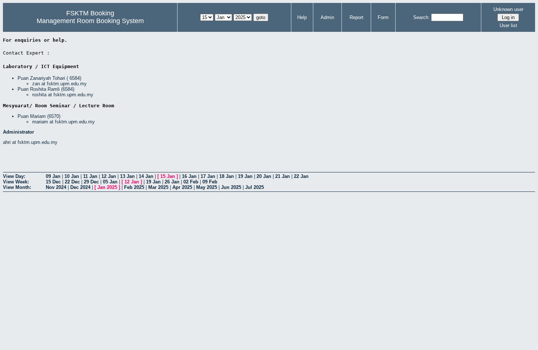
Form (383, 17)
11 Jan (90, 176)
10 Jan (71, 176)
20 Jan (264, 176)
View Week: (16, 182)
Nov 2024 (56, 187)
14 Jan (146, 176)
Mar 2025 (158, 187)
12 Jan (108, 176)
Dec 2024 (80, 187)
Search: (421, 17)
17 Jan (208, 176)
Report (356, 17)
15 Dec (53, 182)
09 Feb (209, 182)
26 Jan (172, 182)
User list (508, 25)
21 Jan (282, 176)
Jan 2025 (107, 187)
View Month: (17, 187)
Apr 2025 (182, 187)
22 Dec (72, 182)
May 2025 (206, 187)
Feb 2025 (134, 187)
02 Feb (190, 182)
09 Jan (53, 176)
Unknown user (508, 9)
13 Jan (127, 176)
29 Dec (91, 182)
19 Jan (245, 176)
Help (302, 17)
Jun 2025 (231, 187)
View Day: (14, 176)
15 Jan (167, 176)
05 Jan (110, 182)
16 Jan (189, 176)
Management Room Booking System (90, 21)
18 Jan (226, 176)
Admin (327, 17)
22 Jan (301, 176)
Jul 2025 (254, 187)
